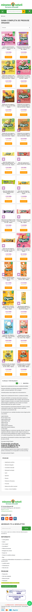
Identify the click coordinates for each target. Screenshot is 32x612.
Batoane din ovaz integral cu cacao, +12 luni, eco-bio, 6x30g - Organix (8, 106)
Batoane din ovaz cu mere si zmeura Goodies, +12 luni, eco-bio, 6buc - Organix (23, 77)
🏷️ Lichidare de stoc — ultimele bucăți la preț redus (16, 604)
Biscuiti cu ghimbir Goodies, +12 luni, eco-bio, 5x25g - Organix (8, 279)
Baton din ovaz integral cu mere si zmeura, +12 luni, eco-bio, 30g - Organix (23, 221)
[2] (7, 54)
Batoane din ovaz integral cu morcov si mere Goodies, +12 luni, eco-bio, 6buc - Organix (23, 134)
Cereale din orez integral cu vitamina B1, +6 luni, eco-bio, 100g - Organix (8, 336)
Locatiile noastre (5, 563)
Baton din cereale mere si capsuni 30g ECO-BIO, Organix (23, 163)
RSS (6, 518)
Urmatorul (26, 383)
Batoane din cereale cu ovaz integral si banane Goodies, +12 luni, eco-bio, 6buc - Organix (8, 77)
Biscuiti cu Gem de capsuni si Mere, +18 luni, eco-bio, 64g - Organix (23, 250)
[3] (8, 54)
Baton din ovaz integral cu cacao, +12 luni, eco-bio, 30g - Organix (23, 192)
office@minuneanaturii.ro (6, 511)
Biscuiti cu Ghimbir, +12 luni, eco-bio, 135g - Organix (23, 279)
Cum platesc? (5, 546)
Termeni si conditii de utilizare (8, 555)
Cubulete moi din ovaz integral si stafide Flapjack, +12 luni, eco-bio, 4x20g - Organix (23, 365)
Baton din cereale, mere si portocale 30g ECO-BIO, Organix (8, 192)
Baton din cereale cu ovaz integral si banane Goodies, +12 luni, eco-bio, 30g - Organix (8, 163)
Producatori (4, 580)
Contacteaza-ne (5, 565)
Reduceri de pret (5, 578)
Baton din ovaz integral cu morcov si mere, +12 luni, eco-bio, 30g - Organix (8, 250)
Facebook (2, 518)
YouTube (11, 518)
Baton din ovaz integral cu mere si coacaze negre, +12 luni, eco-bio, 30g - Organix (8, 221)
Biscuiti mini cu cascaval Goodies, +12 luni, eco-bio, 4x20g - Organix (8, 307)
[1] (6, 54)
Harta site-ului (5, 567)
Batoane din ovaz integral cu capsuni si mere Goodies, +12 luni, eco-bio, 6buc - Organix (23, 106)
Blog (3, 557)
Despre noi (4, 553)
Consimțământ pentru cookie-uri (9, 586)
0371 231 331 (6, 509)
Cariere (3, 541)
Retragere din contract (7, 550)
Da (27, 528)
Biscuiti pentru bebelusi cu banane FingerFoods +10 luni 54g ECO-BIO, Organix (23, 307)
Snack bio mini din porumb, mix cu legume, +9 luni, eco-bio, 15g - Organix (23, 48)
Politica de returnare (6, 548)
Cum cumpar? (5, 544)
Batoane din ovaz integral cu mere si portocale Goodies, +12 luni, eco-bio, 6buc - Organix (8, 134)
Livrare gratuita (5, 539)
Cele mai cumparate (6, 576)
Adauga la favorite (3, 43)
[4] (9, 54)
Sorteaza (4, 27)
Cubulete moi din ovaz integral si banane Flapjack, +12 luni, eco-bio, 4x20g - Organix (8, 365)
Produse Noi (5, 574)
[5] (10, 54)
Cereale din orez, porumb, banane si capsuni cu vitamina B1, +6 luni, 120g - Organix (23, 336)
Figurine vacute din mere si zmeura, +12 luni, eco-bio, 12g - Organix (8, 48)
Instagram (15, 518)
